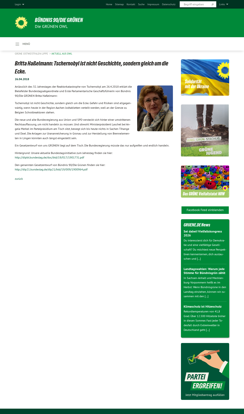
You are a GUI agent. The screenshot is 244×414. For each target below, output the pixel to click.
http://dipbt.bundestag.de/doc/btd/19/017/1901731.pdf (49, 157)
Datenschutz (168, 4)
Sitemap (119, 4)
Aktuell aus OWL (61, 53)
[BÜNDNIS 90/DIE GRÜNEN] (21, 22)
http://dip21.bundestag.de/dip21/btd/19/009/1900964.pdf (51, 169)
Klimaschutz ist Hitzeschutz (202, 306)
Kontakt (131, 4)
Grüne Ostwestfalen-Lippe (32, 53)
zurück (19, 178)
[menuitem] (109, 4)
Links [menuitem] (222, 4)
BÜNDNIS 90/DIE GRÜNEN (59, 20)
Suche (141, 4)
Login (18, 4)
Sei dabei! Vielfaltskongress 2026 (203, 233)
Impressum (153, 4)
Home (109, 4)
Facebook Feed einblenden (205, 210)
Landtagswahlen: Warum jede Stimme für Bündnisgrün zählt (204, 271)
